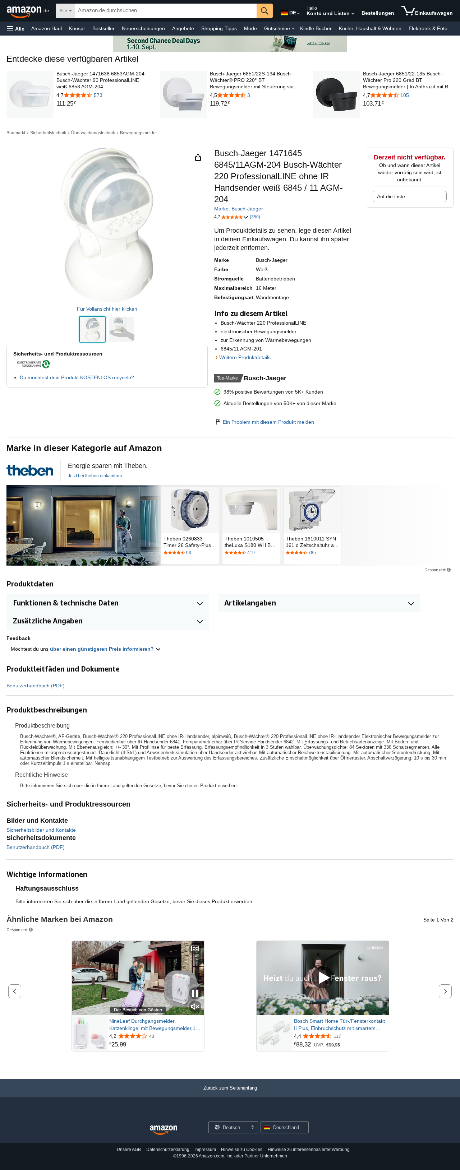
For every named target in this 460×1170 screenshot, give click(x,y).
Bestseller (103, 28)
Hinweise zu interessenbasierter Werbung (309, 1149)
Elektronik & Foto (428, 28)
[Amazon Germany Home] (163, 1130)
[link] (101, 103)
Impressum (205, 1149)
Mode (250, 28)
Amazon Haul (46, 28)
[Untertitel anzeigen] (195, 949)
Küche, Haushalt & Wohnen (370, 28)
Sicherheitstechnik (48, 132)
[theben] (83, 525)
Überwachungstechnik (93, 132)
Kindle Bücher (316, 28)
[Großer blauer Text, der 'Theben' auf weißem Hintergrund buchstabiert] (29, 470)
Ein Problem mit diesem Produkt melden (268, 422)
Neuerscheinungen (143, 28)
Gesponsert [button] (435, 569)
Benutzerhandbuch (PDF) (35, 685)
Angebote (183, 28)
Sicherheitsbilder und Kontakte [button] (41, 830)
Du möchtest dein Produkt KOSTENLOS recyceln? (77, 377)
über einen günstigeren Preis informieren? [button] (102, 649)
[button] (16, 29)
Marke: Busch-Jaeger (238, 209)
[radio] (92, 329)
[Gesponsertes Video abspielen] (322, 978)
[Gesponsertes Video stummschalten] (195, 1007)
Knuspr (77, 28)
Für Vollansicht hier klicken (107, 309)
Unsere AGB (129, 1149)
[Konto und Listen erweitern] (352, 14)
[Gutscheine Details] (293, 28)
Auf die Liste (391, 196)
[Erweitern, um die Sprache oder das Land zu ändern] (298, 13)
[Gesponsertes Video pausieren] (195, 993)
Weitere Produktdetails (245, 357)
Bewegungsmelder (138, 132)
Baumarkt (15, 132)
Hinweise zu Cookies (241, 1149)
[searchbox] (166, 11)
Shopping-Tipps (219, 28)
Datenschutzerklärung (167, 1149)
